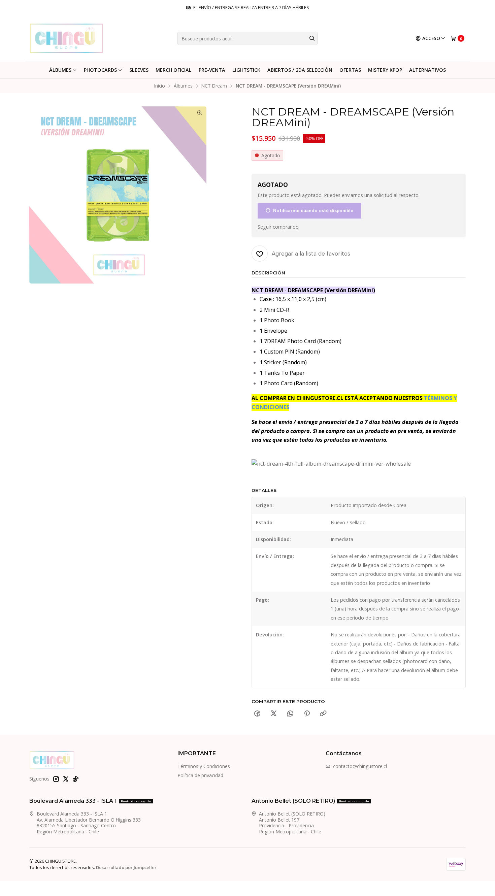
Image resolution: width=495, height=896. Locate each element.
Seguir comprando (278, 227)
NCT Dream (214, 86)
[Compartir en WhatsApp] (290, 714)
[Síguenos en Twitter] (65, 778)
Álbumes (60, 70)
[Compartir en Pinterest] (306, 714)
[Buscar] (312, 38)
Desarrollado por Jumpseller (126, 867)
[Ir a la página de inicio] (66, 38)
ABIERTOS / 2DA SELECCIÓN (299, 70)
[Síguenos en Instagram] (56, 778)
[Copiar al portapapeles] (323, 714)
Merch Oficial (174, 70)
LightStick (246, 70)
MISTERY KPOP (385, 70)
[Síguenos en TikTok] (75, 778)
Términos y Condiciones (203, 766)
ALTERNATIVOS (427, 70)
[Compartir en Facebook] (257, 714)
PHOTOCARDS (100, 70)
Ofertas (350, 70)
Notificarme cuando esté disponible (313, 210)
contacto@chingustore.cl (360, 766)
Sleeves (138, 70)
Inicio (159, 86)
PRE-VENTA (212, 70)
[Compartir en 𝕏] (273, 714)
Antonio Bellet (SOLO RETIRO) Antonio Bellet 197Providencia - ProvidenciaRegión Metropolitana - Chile (292, 822)
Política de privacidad (200, 775)
